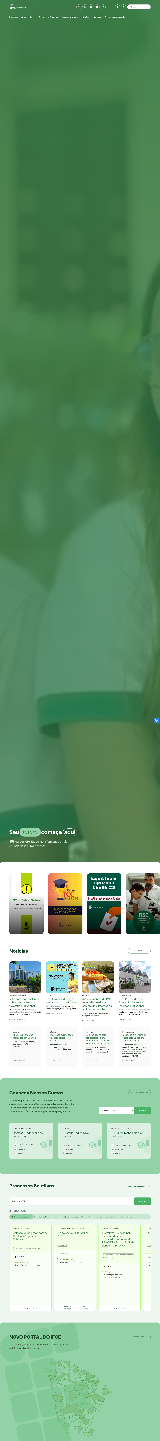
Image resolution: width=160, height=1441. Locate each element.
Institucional (53, 17)
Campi (41, 17)
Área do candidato (65, 1307)
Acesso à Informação (70, 17)
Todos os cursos (139, 1092)
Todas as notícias (139, 950)
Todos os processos (139, 1186)
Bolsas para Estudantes (21, 1217)
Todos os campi (140, 1336)
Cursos (33, 17)
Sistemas (98, 17)
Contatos (87, 17)
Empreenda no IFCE (61, 1217)
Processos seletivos (17, 17)
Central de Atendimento (115, 17)
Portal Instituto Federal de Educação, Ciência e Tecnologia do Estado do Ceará (19, 6)
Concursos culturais (41, 1217)
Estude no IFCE (78, 1217)
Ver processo (30, 1308)
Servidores (110, 1217)
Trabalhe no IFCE (125, 1217)
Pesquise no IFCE (95, 1217)
